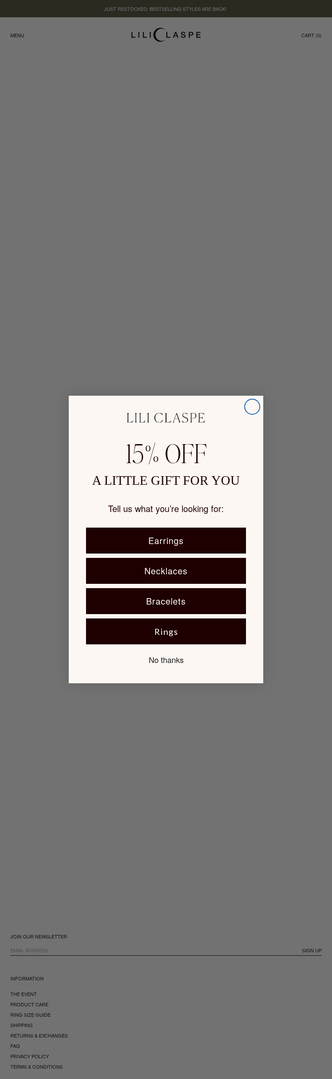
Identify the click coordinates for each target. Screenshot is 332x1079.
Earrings (166, 540)
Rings (166, 631)
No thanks (166, 659)
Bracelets (166, 601)
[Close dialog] (252, 406)
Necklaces (166, 570)
